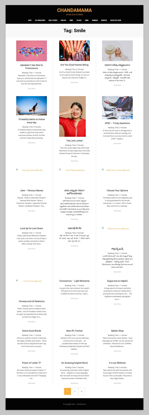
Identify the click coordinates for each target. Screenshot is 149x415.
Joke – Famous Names (31, 190)
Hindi (71, 20)
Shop (30, 20)
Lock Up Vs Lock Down (31, 228)
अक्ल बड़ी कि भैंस (74, 228)
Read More (31, 88)
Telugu (78, 20)
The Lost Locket (74, 140)
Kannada (95, 20)
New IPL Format (74, 331)
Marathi (104, 20)
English (63, 20)
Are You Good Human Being (74, 65)
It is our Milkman (117, 363)
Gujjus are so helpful (117, 281)
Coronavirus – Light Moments (74, 281)
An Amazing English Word (74, 363)
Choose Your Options (117, 190)
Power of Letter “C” (31, 363)
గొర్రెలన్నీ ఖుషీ (117, 249)
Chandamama (74, 10)
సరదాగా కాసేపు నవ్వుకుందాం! (117, 65)
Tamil (87, 20)
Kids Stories (53, 20)
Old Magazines (40, 20)
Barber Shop (117, 331)
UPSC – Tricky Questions (117, 123)
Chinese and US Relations (31, 301)
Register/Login (115, 20)
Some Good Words (31, 331)
